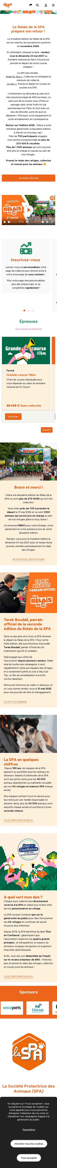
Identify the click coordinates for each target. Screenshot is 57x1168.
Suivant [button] (47, 429)
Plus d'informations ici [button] (18, 820)
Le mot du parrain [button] (15, 702)
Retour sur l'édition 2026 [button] (28, 559)
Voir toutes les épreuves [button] (28, 328)
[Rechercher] (37, 5)
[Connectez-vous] (46, 5)
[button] (53, 5)
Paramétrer (29, 1129)
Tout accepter (29, 1157)
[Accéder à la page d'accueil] (7, 4)
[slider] (12, 221)
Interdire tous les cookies (29, 1143)
